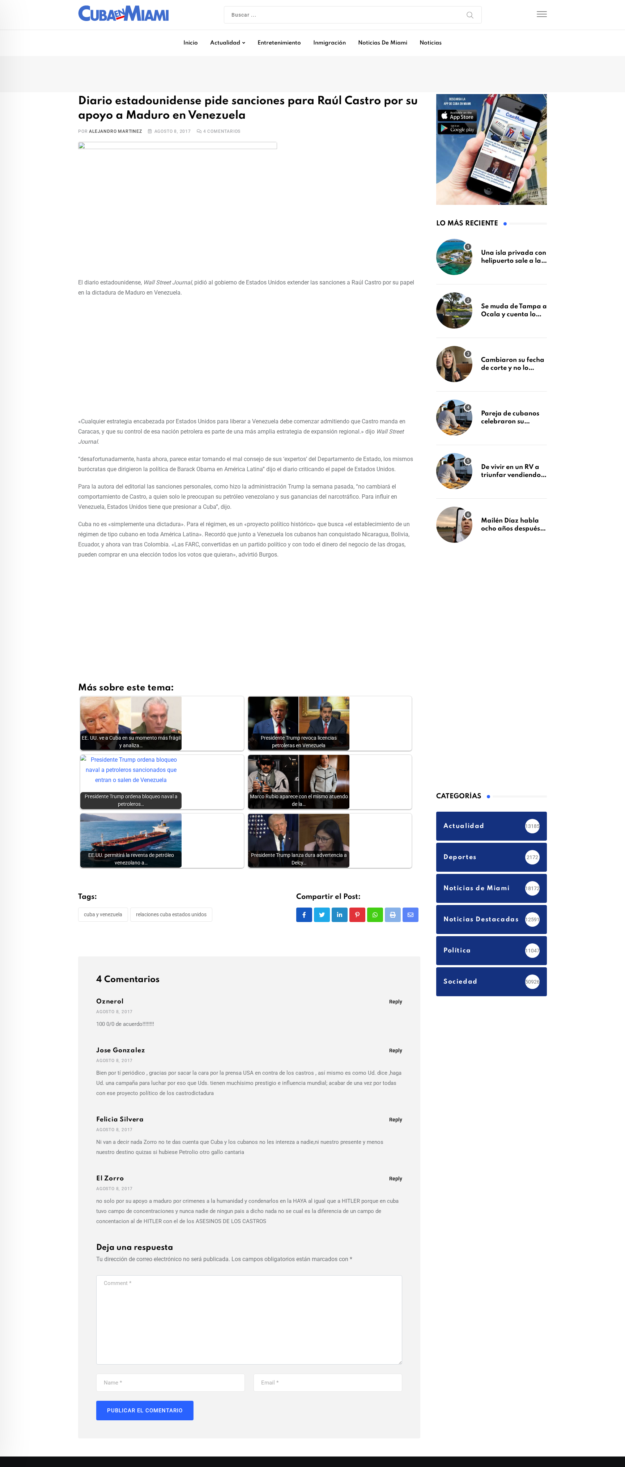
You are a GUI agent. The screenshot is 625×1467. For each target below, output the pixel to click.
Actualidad (225, 43)
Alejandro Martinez (115, 132)
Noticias (431, 43)
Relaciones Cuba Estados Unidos (171, 916)
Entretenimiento (279, 43)
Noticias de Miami (382, 43)
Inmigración (329, 43)
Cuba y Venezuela (103, 916)
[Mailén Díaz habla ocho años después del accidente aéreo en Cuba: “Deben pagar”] (454, 528)
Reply (395, 1003)
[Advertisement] (249, 357)
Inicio (190, 43)
